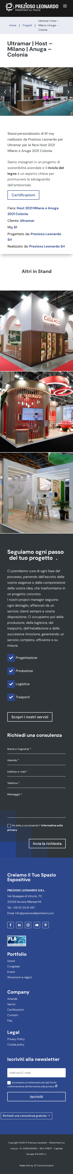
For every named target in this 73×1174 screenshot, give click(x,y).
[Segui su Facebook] (10, 925)
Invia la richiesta (47, 843)
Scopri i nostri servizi (29, 716)
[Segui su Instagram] (28, 925)
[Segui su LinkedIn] (19, 925)
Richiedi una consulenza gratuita (24, 1116)
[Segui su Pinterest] (45, 925)
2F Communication (44, 1165)
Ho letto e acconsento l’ (35, 828)
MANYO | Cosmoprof (36, 412)
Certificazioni (23, 195)
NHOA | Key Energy (36, 493)
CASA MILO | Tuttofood (36, 331)
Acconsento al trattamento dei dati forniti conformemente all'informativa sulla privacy (32, 1084)
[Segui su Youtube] (37, 925)
